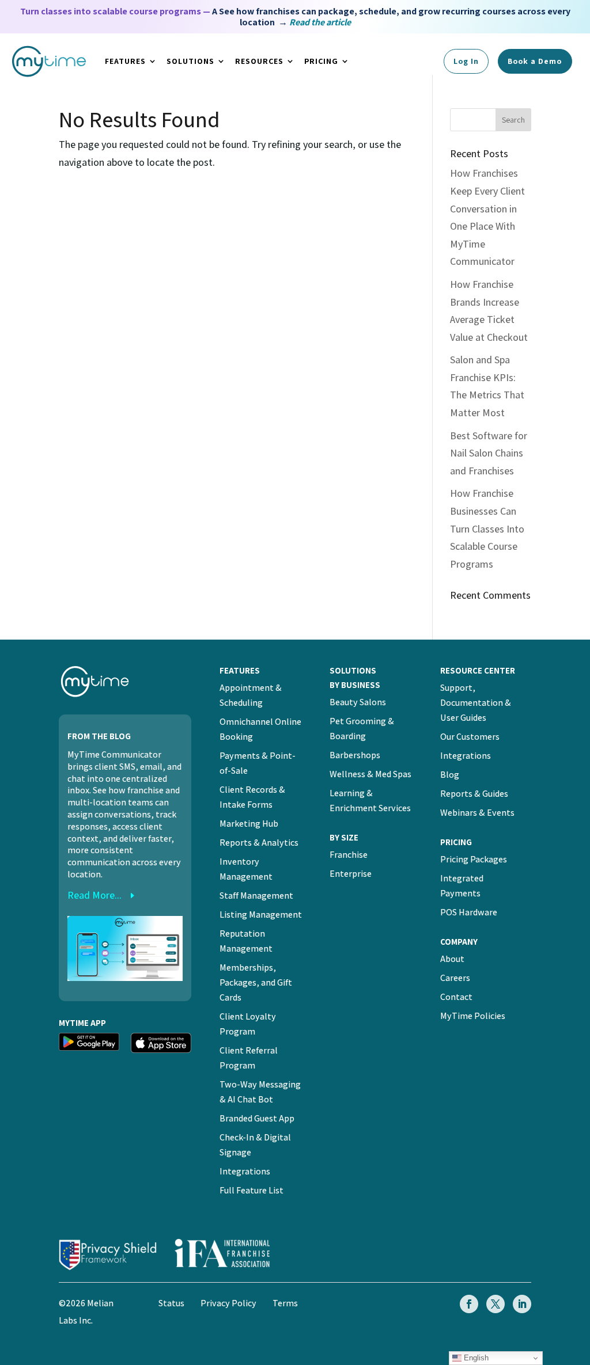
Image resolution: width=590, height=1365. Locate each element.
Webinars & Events (477, 813)
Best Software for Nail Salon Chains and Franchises (488, 453)
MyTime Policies (472, 1016)
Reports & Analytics (259, 843)
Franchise (349, 855)
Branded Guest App (257, 1118)
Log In (466, 61)
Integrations (245, 1171)
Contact (456, 997)
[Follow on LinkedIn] (522, 1304)
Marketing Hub (249, 824)
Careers (455, 978)
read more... (94, 895)
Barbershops (355, 755)
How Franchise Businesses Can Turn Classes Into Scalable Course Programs (487, 528)
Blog (449, 775)
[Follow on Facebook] (469, 1304)
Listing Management (261, 914)
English (475, 1357)
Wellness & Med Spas (370, 774)
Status (171, 1303)
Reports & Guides (474, 794)
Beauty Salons (358, 702)
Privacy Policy (228, 1303)
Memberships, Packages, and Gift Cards (256, 982)
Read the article (320, 22)
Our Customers (470, 737)
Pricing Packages (473, 859)
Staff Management (256, 895)
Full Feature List (251, 1190)
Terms (285, 1303)
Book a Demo (535, 61)
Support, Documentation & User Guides (475, 703)
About (452, 959)
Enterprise (351, 874)
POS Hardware (468, 912)
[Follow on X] (495, 1304)
